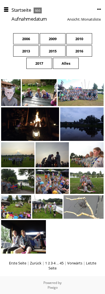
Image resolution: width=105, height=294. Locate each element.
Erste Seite (17, 263)
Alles (66, 63)
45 (62, 263)
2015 (53, 51)
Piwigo (53, 287)
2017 (39, 63)
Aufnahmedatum (29, 19)
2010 (79, 38)
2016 (79, 51)
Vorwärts (74, 263)
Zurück (35, 263)
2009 (53, 38)
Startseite (21, 10)
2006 (26, 38)
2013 (26, 51)
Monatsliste (91, 19)
